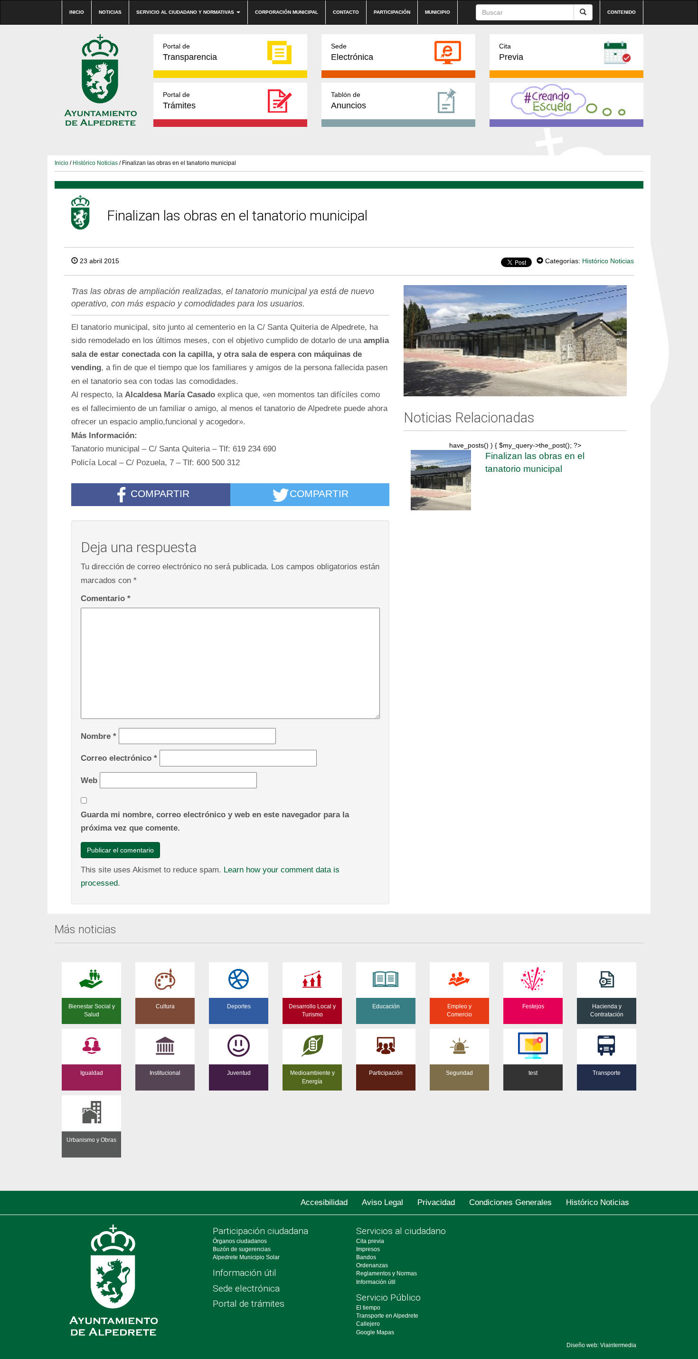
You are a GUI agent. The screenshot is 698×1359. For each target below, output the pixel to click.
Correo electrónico (119, 758)
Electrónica (352, 52)
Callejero (368, 1324)
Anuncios (348, 100)
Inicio (76, 12)
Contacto (346, 12)
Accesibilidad (324, 1202)
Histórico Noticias (95, 163)
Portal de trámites (248, 1303)
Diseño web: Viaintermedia (601, 1345)
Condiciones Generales (510, 1202)
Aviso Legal (382, 1202)
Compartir (160, 493)
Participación (392, 12)
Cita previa (370, 1241)
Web (89, 780)
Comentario (106, 598)
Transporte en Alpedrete (387, 1315)
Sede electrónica (246, 1288)
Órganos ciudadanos (240, 1241)
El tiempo (368, 1307)
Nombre (98, 736)
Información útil (244, 1272)
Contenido (621, 12)
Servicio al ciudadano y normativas (186, 12)
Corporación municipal (286, 12)
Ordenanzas (372, 1265)
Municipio (437, 12)
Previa (511, 52)
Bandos (366, 1257)
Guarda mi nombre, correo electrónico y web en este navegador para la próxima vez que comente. (215, 821)
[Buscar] (583, 12)
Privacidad (436, 1202)
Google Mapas (375, 1332)
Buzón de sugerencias (242, 1249)
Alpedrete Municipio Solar (246, 1257)
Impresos (368, 1249)
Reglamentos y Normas (386, 1273)
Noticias (110, 12)
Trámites (179, 100)
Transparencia (190, 52)
